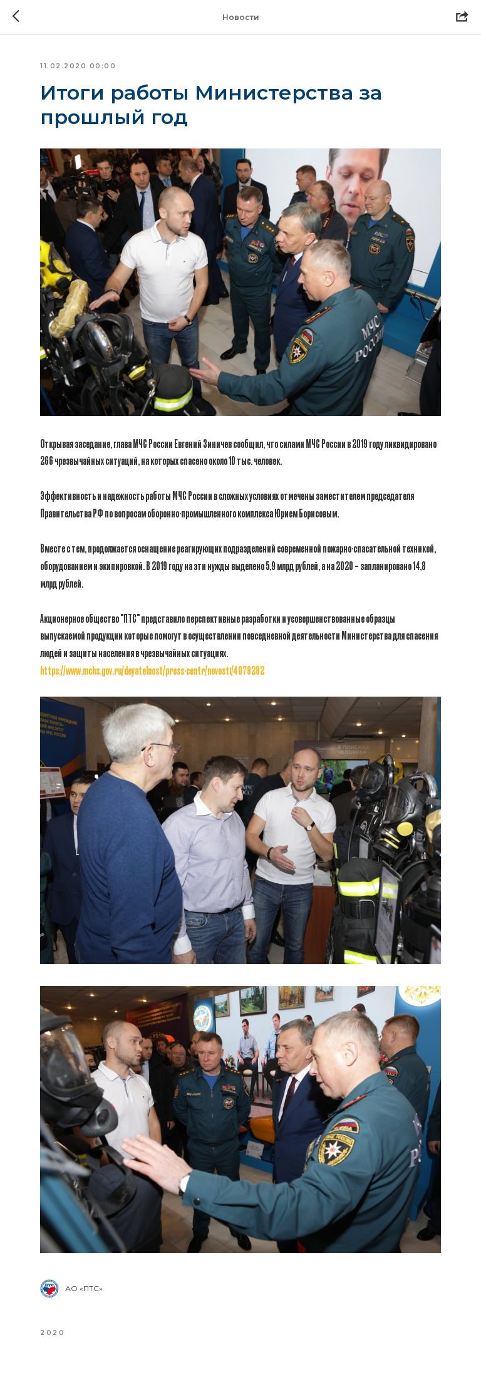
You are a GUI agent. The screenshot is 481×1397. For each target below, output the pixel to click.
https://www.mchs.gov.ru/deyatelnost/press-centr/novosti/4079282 (152, 670)
